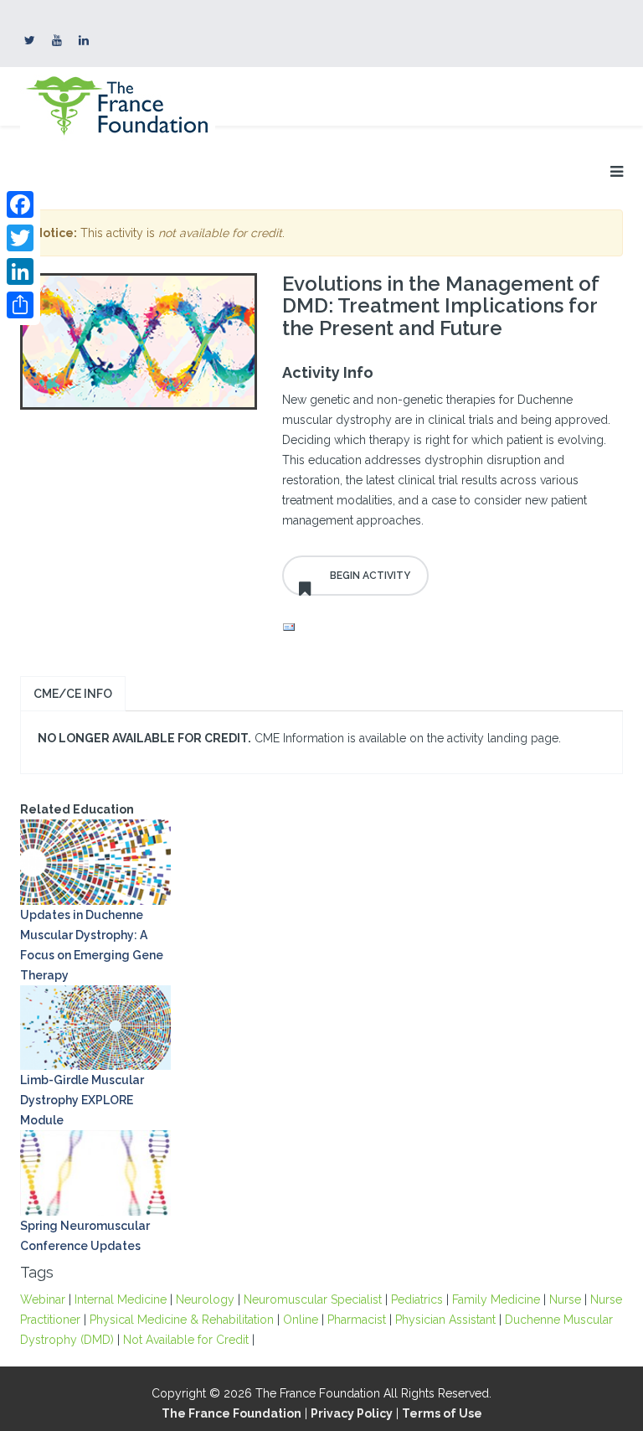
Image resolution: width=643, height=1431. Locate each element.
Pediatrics (417, 1299)
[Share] (20, 305)
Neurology (205, 1299)
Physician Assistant (445, 1319)
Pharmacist (356, 1319)
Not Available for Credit (186, 1339)
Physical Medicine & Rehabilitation (182, 1319)
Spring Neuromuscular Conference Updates (85, 1236)
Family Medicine (496, 1299)
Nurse (565, 1299)
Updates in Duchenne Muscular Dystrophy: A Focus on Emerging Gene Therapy (91, 945)
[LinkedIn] (20, 271)
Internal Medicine (121, 1299)
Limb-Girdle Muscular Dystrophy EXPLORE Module (82, 1100)
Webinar (42, 1299)
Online (300, 1319)
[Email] (448, 627)
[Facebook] (20, 204)
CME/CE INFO (72, 693)
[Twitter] (20, 238)
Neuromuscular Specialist (313, 1299)
